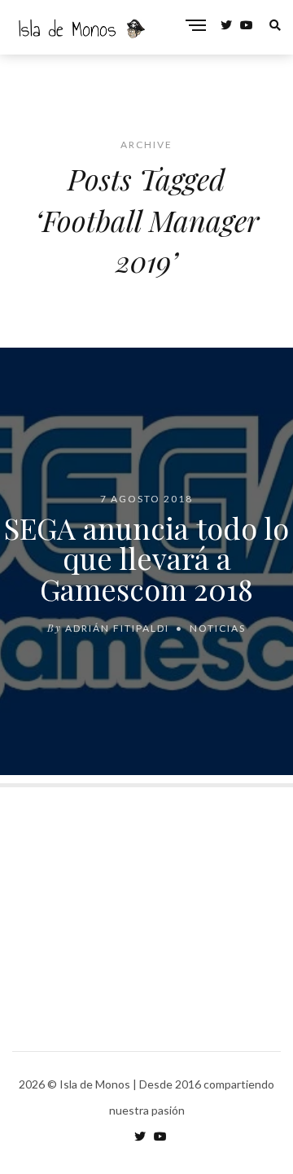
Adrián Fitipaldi (117, 628)
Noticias (218, 628)
